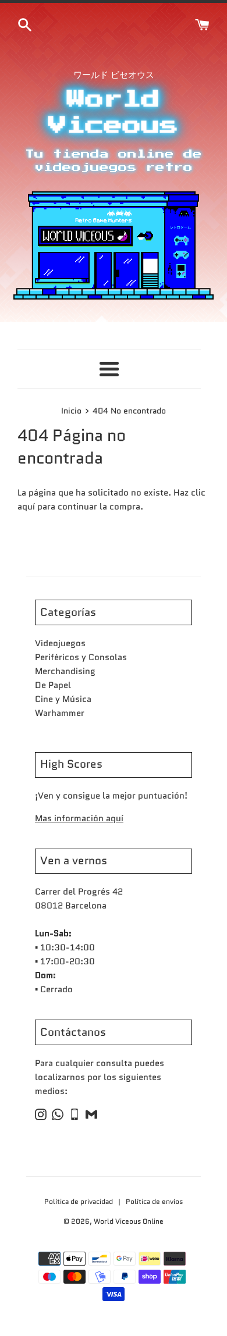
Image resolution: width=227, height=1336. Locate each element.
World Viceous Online (129, 1221)
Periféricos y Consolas (81, 657)
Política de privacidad (79, 1201)
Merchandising (65, 671)
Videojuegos (60, 643)
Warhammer (59, 713)
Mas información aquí (79, 818)
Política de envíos (154, 1201)
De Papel (53, 685)
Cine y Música (63, 699)
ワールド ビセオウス (113, 75)
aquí (26, 506)
